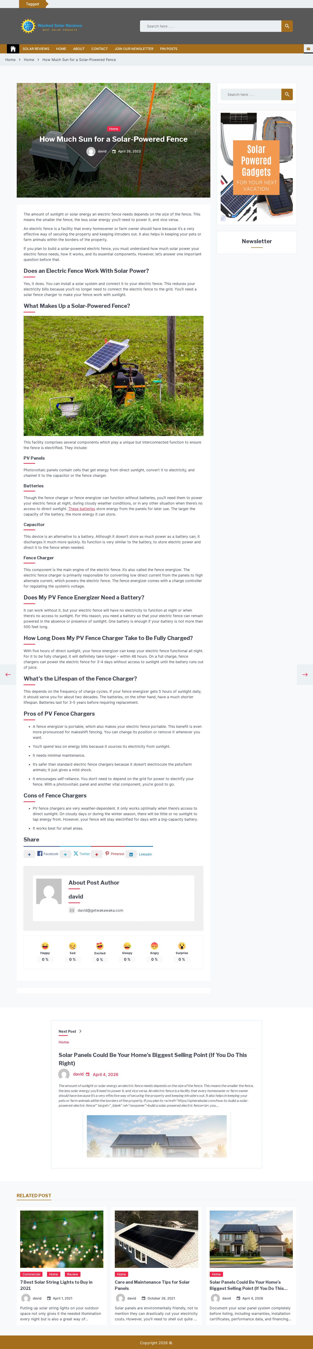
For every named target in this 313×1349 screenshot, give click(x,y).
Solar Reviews (36, 49)
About (79, 49)
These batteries (81, 508)
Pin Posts (168, 49)
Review (72, 1274)
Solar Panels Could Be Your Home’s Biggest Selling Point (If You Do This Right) (247, 1288)
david (102, 151)
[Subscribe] (308, 48)
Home (61, 49)
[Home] (13, 48)
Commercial (31, 1274)
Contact (99, 49)
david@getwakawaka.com (100, 910)
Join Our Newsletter (134, 49)
